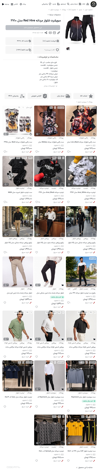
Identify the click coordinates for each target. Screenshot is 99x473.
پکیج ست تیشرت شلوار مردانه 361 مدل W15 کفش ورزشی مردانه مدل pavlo (82, 293)
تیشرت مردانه (76, 188)
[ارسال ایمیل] (54, 33)
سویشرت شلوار (55, 10)
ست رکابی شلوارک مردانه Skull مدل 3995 (18, 142)
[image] (68, 49)
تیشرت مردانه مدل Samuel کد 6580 (51, 451)
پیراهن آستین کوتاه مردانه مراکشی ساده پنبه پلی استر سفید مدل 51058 (50, 347)
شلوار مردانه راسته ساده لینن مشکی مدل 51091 (50, 293)
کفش (75, 289)
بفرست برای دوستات (37, 33)
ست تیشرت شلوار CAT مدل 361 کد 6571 (81, 451)
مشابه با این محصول (85, 467)
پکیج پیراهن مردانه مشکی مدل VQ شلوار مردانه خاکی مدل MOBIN (18, 243)
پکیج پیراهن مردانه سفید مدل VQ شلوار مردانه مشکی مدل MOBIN (50, 243)
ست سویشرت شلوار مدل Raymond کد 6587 (50, 397)
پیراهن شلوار (76, 238)
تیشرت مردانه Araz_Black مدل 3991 (51, 192)
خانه (83, 4)
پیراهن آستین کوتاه (74, 343)
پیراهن (86, 238)
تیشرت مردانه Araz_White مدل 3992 (82, 192)
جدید (54, 4)
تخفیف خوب (88, 10)
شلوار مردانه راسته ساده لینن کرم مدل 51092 (19, 293)
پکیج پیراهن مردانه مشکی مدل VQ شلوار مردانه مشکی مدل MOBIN (81, 243)
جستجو (63, 4)
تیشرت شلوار (20, 188)
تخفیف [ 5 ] (72, 10)
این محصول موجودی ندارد (33, 27)
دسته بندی (74, 4)
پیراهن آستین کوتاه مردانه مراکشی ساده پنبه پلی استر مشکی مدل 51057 (82, 347)
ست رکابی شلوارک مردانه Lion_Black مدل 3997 (81, 142)
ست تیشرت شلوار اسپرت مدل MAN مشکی (20, 192)
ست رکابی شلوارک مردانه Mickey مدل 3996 (51, 142)
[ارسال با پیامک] (50, 33)
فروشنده (49, 41)
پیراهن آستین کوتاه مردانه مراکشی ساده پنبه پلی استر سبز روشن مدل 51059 (19, 347)
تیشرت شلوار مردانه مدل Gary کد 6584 (18, 397)
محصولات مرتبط (55, 15)
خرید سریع (88, 151)
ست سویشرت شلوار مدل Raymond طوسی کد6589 (83, 397)
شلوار (54, 289)
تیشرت (85, 188)
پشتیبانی (45, 4)
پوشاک (64, 10)
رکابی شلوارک (83, 138)
